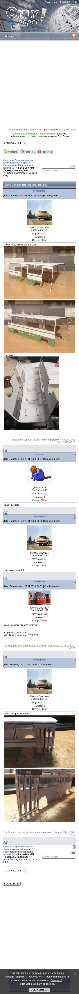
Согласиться (39, 989)
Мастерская (9, 165)
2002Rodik (39, 581)
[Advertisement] (39, 83)
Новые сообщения (18, 129)
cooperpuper (39, 191)
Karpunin (39, 454)
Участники (35, 129)
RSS (73, 129)
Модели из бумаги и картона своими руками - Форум (18, 161)
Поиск (65, 129)
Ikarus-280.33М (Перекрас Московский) (18, 169)
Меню (9, 35)
